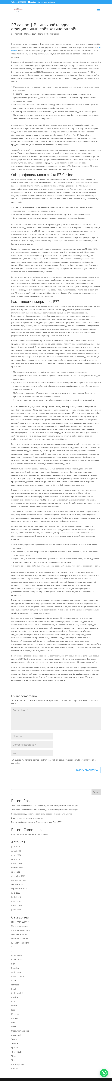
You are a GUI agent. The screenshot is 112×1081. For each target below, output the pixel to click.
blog (13, 963)
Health (14, 989)
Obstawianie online (20, 1031)
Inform (14, 1005)
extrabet (15, 984)
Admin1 (18, 34)
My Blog (14, 1018)
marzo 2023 (16, 905)
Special (14, 1047)
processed (16, 1035)
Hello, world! (17, 993)
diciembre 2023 (18, 876)
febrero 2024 (17, 867)
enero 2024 (16, 872)
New (13, 1022)
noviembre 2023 (18, 880)
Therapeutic (16, 1052)
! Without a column (20, 938)
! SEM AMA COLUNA (20, 922)
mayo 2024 (16, 855)
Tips (13, 1060)
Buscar (96, 792)
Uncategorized (17, 1064)
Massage (15, 1014)
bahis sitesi (16, 959)
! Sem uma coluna (19, 926)
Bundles (15, 968)
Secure (14, 1039)
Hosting (14, 997)
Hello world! (43, 834)
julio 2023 (15, 893)
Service (14, 1043)
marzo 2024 (16, 863)
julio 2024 (15, 846)
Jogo (13, 1010)
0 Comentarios (52, 34)
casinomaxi (16, 972)
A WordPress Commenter (22, 834)
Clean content (17, 976)
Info (13, 1001)
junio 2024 (16, 851)
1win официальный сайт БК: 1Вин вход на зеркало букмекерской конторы (44, 805)
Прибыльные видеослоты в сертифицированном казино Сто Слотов (41, 813)
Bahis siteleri (17, 955)
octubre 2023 (17, 884)
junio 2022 (16, 909)
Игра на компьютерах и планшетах (27, 818)
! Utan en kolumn (19, 934)
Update (14, 1068)
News (40, 34)
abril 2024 (15, 859)
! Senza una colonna (20, 930)
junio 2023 (16, 897)
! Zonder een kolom (20, 942)
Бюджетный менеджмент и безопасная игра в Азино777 (36, 822)
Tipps (13, 1056)
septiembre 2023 (19, 888)
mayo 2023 (16, 901)
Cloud (14, 980)
